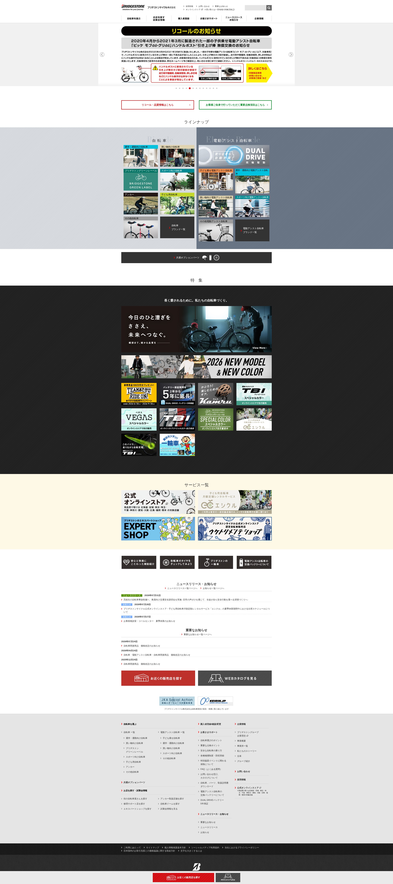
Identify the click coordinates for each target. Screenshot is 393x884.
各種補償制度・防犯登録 (212, 755)
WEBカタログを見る (228, 880)
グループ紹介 (243, 761)
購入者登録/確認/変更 (210, 724)
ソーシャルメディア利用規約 (205, 847)
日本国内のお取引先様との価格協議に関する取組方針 (149, 851)
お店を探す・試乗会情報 (158, 20)
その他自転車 (132, 772)
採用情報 (189, 6)
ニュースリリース (209, 827)
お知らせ (204, 832)
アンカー (130, 767)
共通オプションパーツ (134, 782)
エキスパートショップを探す (138, 809)
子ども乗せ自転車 (171, 738)
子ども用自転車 (133, 762)
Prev (102, 54)
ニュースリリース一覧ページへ (182, 588)
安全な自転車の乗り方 (211, 750)
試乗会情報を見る (169, 809)
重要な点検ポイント (210, 745)
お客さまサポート (208, 20)
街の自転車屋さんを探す (135, 798)
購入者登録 (183, 20)
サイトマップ (152, 847)
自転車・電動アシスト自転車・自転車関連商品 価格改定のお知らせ (157, 655)
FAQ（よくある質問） (211, 769)
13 (217, 88)
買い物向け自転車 (134, 743)
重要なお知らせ (221, 6)
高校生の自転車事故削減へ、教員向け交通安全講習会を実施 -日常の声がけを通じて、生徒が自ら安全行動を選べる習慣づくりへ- (186, 599)
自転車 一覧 (129, 732)
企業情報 (259, 20)
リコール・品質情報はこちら (158, 105)
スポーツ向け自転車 (135, 757)
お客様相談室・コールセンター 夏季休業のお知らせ (149, 621)
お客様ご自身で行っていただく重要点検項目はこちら (235, 105)
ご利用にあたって (132, 847)
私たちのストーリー (247, 751)
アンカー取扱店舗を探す (172, 798)
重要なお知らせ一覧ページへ (198, 634)
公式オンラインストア (248, 787)
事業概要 (241, 741)
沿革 (239, 756)
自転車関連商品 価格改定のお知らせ (142, 646)
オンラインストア (193, 9)
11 (210, 88)
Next (291, 54)
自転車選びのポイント (211, 740)
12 (213, 88)
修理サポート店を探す (134, 803)
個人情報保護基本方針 (175, 847)
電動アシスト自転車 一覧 (172, 732)
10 (207, 88)
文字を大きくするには (191, 851)
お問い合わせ (204, 6)
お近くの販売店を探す (188, 877)
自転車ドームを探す (170, 803)
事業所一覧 (242, 746)
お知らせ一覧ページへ (213, 588)
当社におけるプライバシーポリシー (242, 847)
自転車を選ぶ (133, 20)
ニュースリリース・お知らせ (233, 20)
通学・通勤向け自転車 (136, 738)
